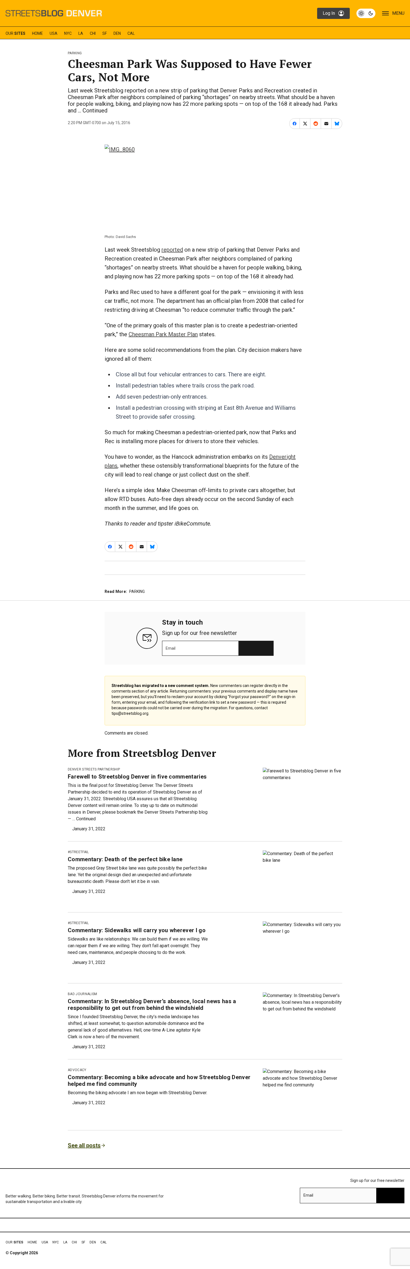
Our (15, 33)
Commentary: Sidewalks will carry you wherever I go (137, 930)
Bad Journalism (82, 994)
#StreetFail (78, 852)
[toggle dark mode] (365, 13)
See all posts (84, 1145)
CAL (131, 33)
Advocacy (77, 1070)
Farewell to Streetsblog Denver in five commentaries (137, 776)
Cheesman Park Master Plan (163, 334)
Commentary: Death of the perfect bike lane (125, 859)
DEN (117, 33)
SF (104, 33)
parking (75, 53)
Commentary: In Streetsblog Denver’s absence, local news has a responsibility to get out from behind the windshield (152, 1004)
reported (172, 249)
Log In (329, 13)
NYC (68, 33)
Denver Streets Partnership (94, 769)
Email (170, 648)
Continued (95, 110)
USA (53, 33)
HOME (37, 33)
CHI (93, 33)
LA (80, 33)
